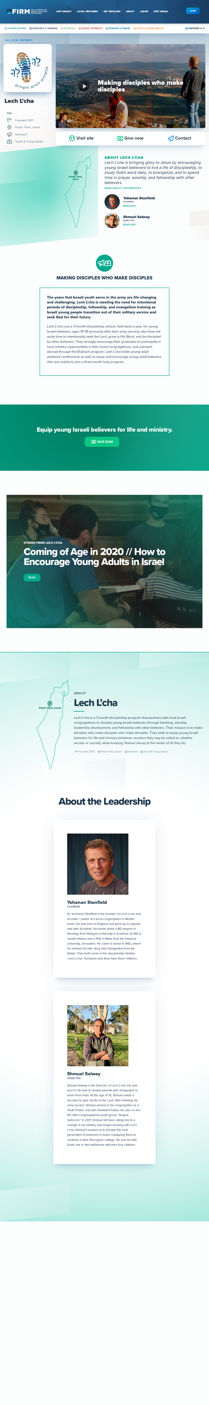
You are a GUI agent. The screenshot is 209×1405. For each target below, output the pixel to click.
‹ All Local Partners (18, 40)
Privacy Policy (118, 1400)
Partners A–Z (196, 28)
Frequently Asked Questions (143, 1359)
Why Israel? (63, 11)
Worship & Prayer (119, 28)
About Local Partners (23, 1346)
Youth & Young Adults (150, 28)
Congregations (17, 28)
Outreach (69, 28)
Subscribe (105, 1298)
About (130, 11)
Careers (128, 1365)
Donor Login (182, 1333)
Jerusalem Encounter (62, 1339)
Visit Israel (160, 11)
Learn (144, 11)
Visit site (84, 138)
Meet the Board (134, 1339)
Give (193, 10)
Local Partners (87, 11)
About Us (129, 1333)
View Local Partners (22, 1339)
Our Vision (15, 1352)
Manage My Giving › (187, 1339)
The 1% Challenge (100, 1346)
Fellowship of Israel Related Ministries (87, 1400)
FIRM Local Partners (23, 1333)
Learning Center (99, 1333)
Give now (133, 138)
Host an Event (57, 1346)
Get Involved (112, 11)
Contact (182, 138)
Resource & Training (44, 28)
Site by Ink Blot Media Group (143, 1400)
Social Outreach (92, 28)
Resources (95, 1352)
